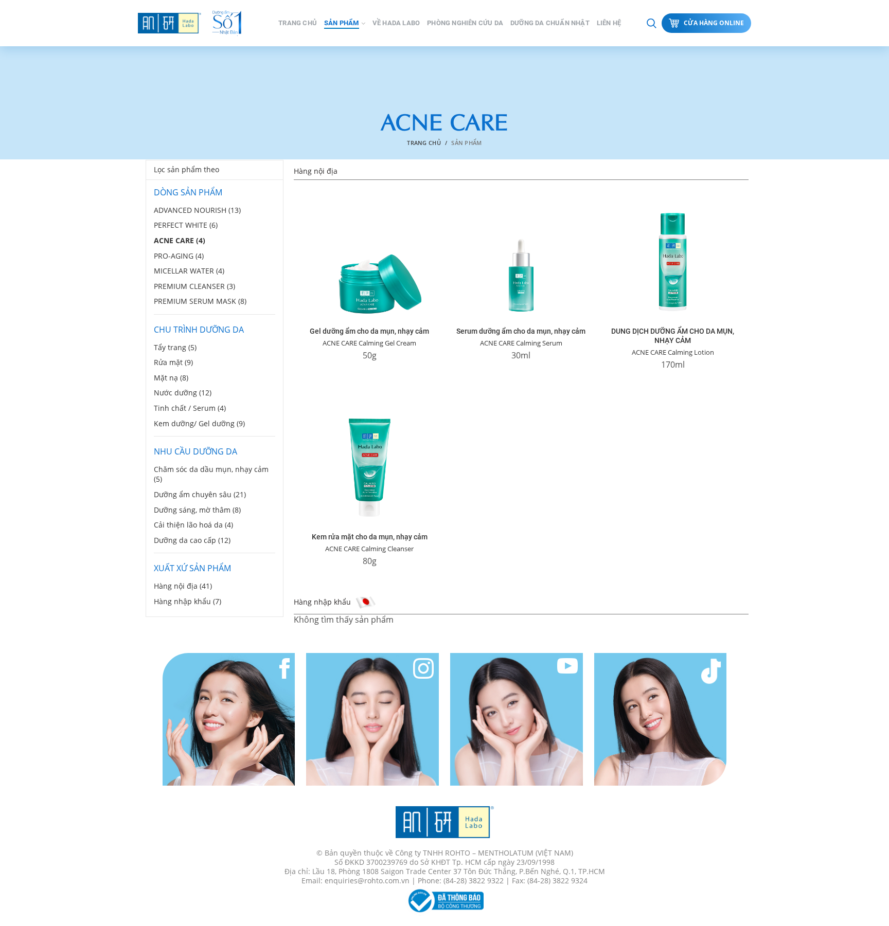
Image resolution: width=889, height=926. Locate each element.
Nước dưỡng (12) (182, 392)
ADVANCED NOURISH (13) (197, 210)
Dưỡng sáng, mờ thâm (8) (197, 510)
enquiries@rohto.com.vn (367, 880)
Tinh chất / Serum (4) (190, 408)
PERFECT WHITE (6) (186, 225)
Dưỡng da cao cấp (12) (192, 540)
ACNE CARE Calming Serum (521, 343)
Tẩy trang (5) (175, 347)
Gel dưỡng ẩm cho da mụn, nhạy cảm (369, 331)
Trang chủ (424, 143)
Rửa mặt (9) (173, 362)
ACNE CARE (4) (179, 240)
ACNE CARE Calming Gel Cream (369, 343)
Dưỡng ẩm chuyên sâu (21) (200, 494)
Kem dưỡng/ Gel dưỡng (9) (199, 423)
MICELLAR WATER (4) (189, 271)
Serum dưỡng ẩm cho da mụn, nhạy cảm (520, 331)
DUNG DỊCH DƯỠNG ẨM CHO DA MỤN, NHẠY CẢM (672, 335)
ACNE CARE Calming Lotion (673, 352)
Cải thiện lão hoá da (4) (193, 525)
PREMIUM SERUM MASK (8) (200, 301)
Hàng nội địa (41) (183, 586)
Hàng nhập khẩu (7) (187, 601)
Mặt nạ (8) (171, 378)
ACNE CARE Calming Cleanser (369, 548)
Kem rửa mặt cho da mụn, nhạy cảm (370, 537)
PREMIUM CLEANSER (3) (194, 286)
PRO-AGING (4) (179, 256)
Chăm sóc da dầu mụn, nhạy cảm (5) (211, 474)
